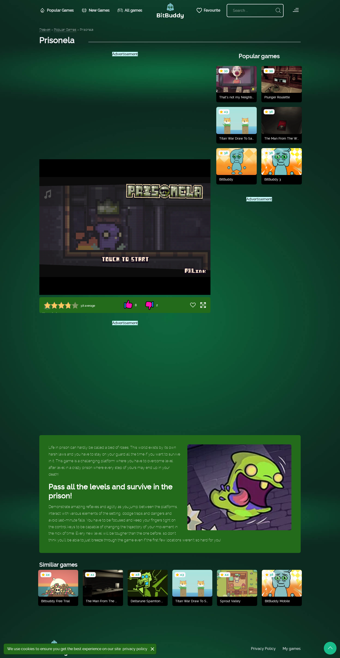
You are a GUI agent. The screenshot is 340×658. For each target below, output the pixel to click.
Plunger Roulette (277, 97)
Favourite (212, 10)
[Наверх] (330, 648)
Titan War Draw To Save (236, 138)
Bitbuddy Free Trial (55, 601)
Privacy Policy (263, 648)
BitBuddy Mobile (277, 601)
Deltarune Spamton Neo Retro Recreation (148, 601)
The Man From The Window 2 (281, 138)
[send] (278, 10)
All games (133, 10)
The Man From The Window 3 (103, 601)
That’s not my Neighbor (236, 97)
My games (292, 648)
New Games (99, 10)
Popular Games (60, 10)
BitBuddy (226, 179)
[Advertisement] (125, 104)
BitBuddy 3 (272, 179)
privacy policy (135, 649)
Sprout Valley (230, 601)
